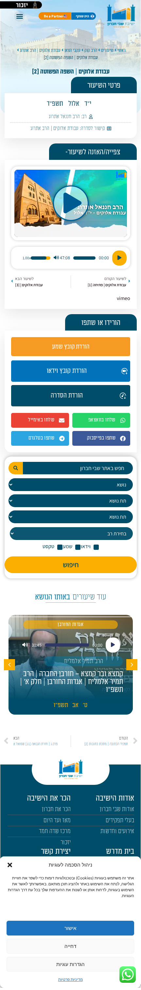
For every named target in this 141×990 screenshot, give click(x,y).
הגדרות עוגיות (70, 964)
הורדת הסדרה (67, 395)
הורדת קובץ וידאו (67, 371)
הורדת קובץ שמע (70, 346)
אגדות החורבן (70, 624)
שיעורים (107, 50)
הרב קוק (90, 50)
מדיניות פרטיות (70, 979)
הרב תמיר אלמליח (83, 661)
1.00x (27, 258)
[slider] (84, 258)
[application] (71, 258)
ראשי (121, 50)
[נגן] (119, 258)
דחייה (70, 946)
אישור (70, 928)
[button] (10, 865)
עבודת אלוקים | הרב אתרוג (40, 50)
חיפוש (71, 564)
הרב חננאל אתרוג (64, 116)
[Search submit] (16, 468)
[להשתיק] (56, 258)
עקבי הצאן (72, 50)
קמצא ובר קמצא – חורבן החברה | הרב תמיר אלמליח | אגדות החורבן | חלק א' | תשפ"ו (71, 682)
